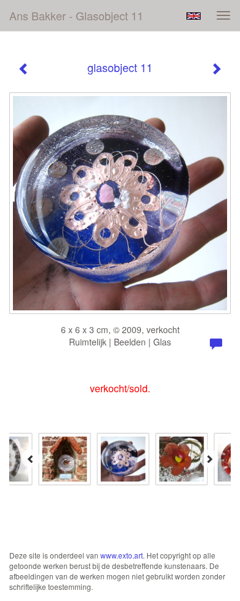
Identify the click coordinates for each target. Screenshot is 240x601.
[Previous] (31, 459)
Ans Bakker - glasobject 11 (76, 15)
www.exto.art (121, 555)
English (193, 16)
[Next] (209, 459)
